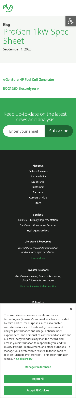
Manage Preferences (38, 367)
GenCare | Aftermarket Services (38, 225)
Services (38, 215)
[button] (70, 21)
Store (38, 203)
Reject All (38, 379)
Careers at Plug (38, 198)
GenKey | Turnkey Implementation (38, 220)
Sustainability (38, 176)
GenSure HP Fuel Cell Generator (29, 79)
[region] (38, 350)
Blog (6, 24)
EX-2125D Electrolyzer (19, 88)
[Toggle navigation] (69, 8)
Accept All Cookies (38, 390)
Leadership (38, 182)
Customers (38, 187)
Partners (38, 192)
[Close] (71, 309)
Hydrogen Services (38, 230)
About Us (38, 166)
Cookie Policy (24, 359)
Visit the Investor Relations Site (38, 286)
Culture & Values (38, 171)
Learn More (38, 258)
